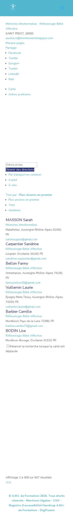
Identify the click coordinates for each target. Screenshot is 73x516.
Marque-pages (15, 43)
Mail (11, 79)
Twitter (13, 58)
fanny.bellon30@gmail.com (23, 283)
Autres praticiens (20, 94)
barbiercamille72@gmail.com (24, 326)
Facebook (15, 53)
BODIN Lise (16, 330)
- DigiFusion (46, 510)
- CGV (55, 500)
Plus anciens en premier (24, 200)
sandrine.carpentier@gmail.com (26, 259)
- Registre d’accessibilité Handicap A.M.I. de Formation (36, 505)
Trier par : (29, 195)
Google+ (14, 63)
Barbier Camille (19, 311)
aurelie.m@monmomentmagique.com (29, 38)
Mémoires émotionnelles (21, 24)
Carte (12, 89)
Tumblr (13, 69)
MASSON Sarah (19, 220)
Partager (11, 48)
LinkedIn (14, 74)
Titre (12, 205)
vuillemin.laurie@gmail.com (23, 307)
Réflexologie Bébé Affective (24, 249)
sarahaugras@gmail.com (22, 239)
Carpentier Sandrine (22, 244)
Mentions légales (38, 500)
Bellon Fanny (17, 263)
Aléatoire (14, 210)
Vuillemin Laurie (19, 287)
